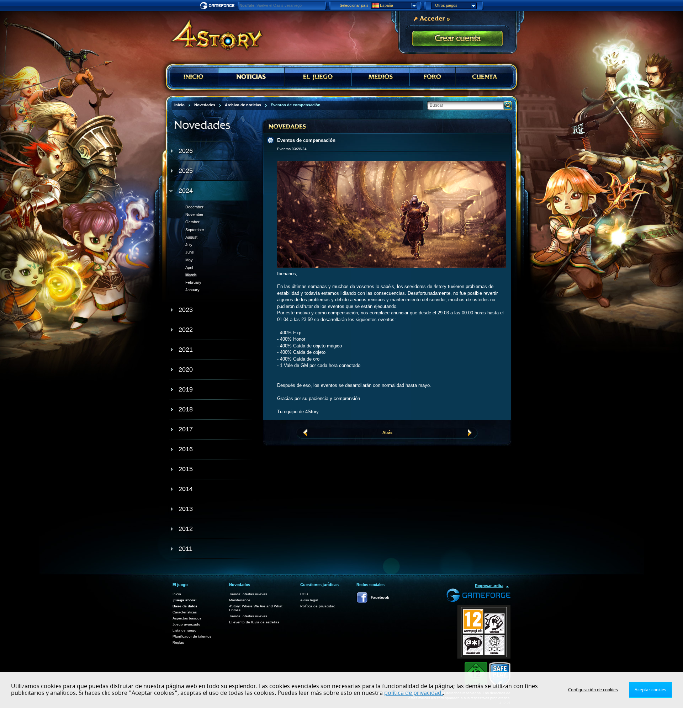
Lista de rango (184, 630)
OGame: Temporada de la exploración (272, 5)
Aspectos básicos (187, 618)
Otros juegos (446, 5)
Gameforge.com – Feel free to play (218, 5)
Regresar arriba (489, 586)
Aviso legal (309, 600)
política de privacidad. (413, 693)
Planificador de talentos (192, 636)
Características (185, 612)
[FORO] (432, 77)
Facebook (380, 597)
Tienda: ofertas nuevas (248, 594)
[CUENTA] (484, 77)
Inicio (177, 594)
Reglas (178, 642)
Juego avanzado (186, 624)
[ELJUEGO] (318, 77)
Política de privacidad (317, 606)
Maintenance (239, 600)
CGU (304, 594)
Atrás (387, 432)
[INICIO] (193, 77)
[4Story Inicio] (212, 32)
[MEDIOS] (381, 77)
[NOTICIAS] (251, 77)
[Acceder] (431, 18)
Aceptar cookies (650, 690)
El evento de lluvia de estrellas (254, 622)
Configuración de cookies (593, 690)
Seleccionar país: (355, 5)
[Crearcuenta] (457, 39)
